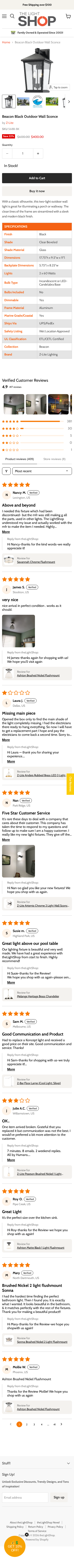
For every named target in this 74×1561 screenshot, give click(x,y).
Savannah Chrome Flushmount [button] (36, 562)
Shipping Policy (15, 1526)
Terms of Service (37, 1531)
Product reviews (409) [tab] (19, 459)
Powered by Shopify (37, 1539)
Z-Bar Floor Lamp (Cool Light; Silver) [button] (39, 1083)
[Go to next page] (62, 1424)
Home (6, 42)
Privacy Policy (55, 1526)
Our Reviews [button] (70, 784)
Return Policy (35, 1526)
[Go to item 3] (58, 404)
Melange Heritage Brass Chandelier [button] (38, 996)
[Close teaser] (27, 1535)
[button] (37, 421)
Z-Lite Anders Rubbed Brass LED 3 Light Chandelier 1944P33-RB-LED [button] (41, 775)
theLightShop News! (48, 1522)
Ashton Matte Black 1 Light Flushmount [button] (40, 1247)
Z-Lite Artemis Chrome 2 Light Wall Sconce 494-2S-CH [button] (43, 905)
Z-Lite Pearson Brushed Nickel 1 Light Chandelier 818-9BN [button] (39, 1174)
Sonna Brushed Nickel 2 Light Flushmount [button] (42, 1342)
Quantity (7, 144)
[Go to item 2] (36, 404)
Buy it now (37, 191)
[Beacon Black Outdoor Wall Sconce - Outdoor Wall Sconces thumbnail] (23, 101)
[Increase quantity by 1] (38, 153)
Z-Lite (10, 123)
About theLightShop (21, 1522)
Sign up (59, 1497)
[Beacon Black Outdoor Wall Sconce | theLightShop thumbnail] (8, 101)
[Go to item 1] (14, 404)
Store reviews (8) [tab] (54, 459)
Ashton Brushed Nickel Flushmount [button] (38, 675)
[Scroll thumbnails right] (68, 101)
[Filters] (6, 471)
